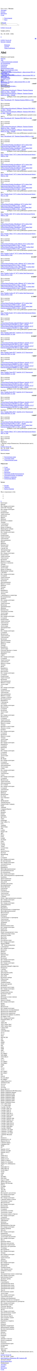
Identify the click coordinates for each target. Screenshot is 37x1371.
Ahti (2, 60)
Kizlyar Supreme (9, 489)
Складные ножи (9, 458)
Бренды (3, 58)
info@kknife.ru (5, 450)
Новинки (7, 45)
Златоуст (7, 487)
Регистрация (8, 18)
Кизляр (6, 485)
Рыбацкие (4, 66)
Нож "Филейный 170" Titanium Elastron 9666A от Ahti (17, 100)
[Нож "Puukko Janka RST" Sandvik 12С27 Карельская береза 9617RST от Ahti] (18, 345)
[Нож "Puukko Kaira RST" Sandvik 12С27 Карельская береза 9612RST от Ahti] (18, 385)
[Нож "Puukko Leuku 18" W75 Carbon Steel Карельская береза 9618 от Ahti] (18, 286)
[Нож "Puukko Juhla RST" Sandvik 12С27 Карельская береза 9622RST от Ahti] (18, 325)
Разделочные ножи (10, 457)
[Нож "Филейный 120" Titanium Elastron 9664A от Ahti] (18, 129)
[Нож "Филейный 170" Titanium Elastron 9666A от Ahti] (18, 92)
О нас (2, 15)
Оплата (3, 12)
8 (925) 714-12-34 (6, 28)
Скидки (6, 46)
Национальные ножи (7, 68)
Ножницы (4, 84)
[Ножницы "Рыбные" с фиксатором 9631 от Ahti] (18, 74)
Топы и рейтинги (9, 48)
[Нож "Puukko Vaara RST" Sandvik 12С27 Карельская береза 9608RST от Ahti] (18, 365)
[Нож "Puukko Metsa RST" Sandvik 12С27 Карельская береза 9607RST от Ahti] (18, 404)
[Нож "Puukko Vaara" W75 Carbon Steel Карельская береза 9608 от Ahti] (18, 147)
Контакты (4, 13)
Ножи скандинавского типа (9, 70)
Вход (5, 20)
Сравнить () (23, 1358)
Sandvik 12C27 (5, 79)
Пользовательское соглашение (13, 475)
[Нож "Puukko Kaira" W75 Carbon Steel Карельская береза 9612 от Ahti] (18, 187)
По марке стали (5, 78)
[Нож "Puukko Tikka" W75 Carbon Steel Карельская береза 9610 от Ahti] (18, 226)
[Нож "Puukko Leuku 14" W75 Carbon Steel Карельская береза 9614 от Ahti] (18, 266)
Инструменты (5, 83)
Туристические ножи (10, 460)
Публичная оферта (10, 478)
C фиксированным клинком (9, 62)
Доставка (3, 10)
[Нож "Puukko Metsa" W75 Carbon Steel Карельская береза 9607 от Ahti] (18, 424)
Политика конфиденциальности (14, 473)
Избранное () (14, 1358)
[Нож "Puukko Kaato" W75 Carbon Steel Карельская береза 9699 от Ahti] (18, 305)
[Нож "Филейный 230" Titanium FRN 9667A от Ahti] (18, 111)
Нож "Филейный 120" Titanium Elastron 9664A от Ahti (17, 136)
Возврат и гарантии (10, 477)
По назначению (5, 63)
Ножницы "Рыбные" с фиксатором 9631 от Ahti (15, 82)
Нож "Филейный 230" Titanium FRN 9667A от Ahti (16, 118)
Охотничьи (4, 65)
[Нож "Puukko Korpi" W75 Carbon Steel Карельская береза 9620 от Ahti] (18, 167)
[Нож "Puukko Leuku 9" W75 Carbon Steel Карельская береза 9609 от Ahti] (18, 246)
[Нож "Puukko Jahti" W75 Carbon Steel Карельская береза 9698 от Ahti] (18, 206)
